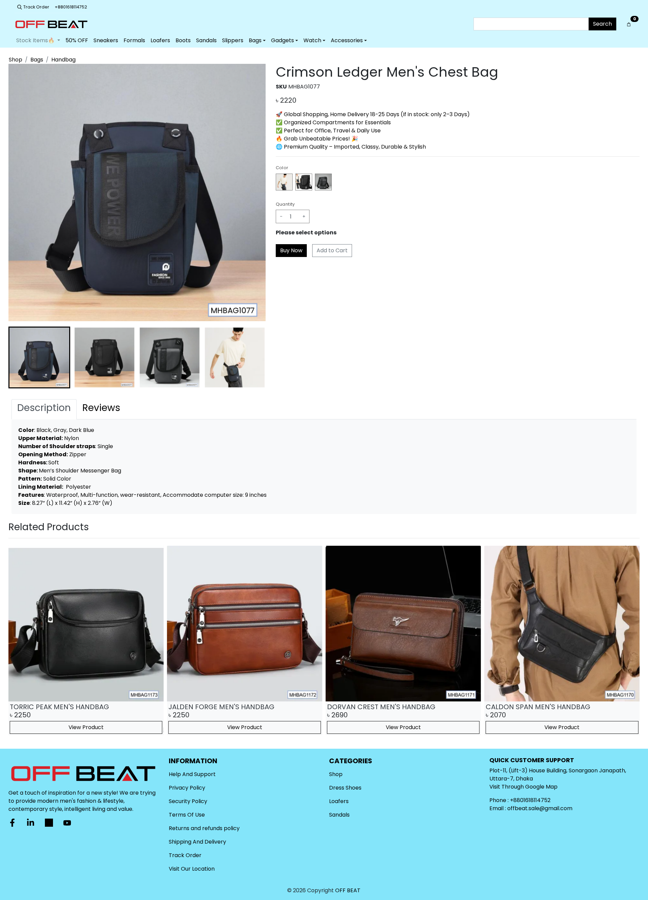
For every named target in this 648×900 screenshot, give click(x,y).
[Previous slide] (19, 640)
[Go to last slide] (19, 357)
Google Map (541, 787)
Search (602, 24)
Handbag (63, 59)
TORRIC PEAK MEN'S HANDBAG (59, 707)
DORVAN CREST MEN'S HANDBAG (381, 707)
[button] (39, 357)
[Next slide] (254, 357)
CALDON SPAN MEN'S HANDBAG (538, 707)
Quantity (285, 204)
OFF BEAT (347, 890)
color (282, 167)
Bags (36, 59)
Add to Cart (332, 250)
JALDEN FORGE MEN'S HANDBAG (221, 707)
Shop (15, 59)
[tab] (44, 409)
